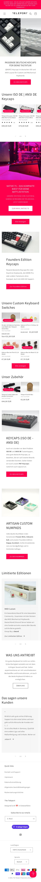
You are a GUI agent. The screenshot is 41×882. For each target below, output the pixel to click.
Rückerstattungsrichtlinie (14, 792)
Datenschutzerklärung (13, 782)
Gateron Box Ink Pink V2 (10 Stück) (10, 353)
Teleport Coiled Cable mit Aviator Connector (10, 395)
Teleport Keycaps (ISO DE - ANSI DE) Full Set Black (10, 117)
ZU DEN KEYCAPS (20, 82)
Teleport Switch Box (27, 394)
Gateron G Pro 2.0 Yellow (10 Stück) (29, 326)
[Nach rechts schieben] (25, 136)
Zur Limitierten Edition (13, 636)
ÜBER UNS (20, 686)
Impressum (9, 777)
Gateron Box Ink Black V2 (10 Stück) (29, 353)
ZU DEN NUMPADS (17, 556)
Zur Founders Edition (18, 286)
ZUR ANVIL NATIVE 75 (20, 208)
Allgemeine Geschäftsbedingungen (17, 787)
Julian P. (8, 739)
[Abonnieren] (33, 818)
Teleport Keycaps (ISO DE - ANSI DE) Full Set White (27, 117)
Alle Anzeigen (20, 222)
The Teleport (16, 878)
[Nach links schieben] (15, 136)
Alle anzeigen (20, 366)
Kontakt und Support (12, 772)
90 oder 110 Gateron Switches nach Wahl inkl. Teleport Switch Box (11, 326)
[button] (4, 13)
